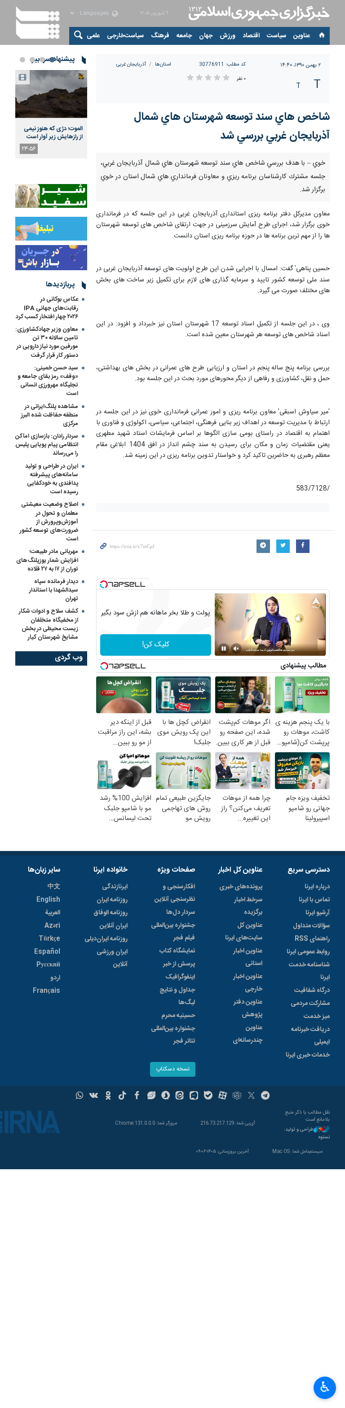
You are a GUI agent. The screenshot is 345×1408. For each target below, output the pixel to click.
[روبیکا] (237, 1096)
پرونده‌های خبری (240, 887)
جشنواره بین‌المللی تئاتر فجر (173, 1035)
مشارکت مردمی (310, 1003)
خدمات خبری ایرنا (308, 1055)
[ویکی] (94, 1096)
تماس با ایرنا (314, 900)
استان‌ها (163, 64)
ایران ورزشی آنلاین (112, 958)
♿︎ (325, 1387)
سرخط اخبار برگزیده (248, 906)
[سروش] (165, 1096)
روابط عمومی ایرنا (308, 952)
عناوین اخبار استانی (247, 957)
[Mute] (236, 648)
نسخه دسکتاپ (173, 1069)
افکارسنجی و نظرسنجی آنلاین (175, 893)
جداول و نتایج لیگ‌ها (177, 996)
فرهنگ (160, 36)
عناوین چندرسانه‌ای (247, 1034)
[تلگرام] (266, 1096)
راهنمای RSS (312, 939)
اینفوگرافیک (180, 977)
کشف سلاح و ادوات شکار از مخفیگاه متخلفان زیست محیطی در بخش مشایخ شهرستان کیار (48, 624)
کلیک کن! (155, 645)
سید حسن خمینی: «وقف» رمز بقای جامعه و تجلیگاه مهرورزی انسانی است (48, 381)
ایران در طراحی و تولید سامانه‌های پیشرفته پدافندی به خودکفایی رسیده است (51, 479)
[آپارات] (223, 1096)
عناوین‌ (301, 36)
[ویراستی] (151, 1096)
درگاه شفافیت (312, 990)
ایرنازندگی (115, 887)
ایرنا (258, 13)
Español (47, 952)
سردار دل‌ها (180, 912)
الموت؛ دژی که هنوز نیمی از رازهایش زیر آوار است (53, 133)
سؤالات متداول (311, 926)
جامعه (184, 36)
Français (46, 991)
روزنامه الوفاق (110, 913)
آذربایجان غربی (131, 64)
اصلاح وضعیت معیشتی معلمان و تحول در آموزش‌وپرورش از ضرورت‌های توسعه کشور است (49, 522)
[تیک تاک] (122, 1096)
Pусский (48, 965)
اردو (55, 978)
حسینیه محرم (178, 1015)
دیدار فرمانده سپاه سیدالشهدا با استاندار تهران (53, 590)
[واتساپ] (80, 1096)
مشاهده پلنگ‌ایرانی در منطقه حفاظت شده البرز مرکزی (49, 415)
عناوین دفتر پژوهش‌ (248, 1008)
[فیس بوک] (137, 1096)
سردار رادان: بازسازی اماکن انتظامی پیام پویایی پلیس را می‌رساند (46, 444)
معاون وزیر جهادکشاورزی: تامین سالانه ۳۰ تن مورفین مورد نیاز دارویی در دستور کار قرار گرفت (46, 342)
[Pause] (223, 648)
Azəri (52, 926)
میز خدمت (317, 1016)
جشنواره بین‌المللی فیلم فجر (173, 931)
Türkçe (49, 939)
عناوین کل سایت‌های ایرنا (243, 931)
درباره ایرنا (317, 887)
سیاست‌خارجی (125, 36)
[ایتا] (180, 1096)
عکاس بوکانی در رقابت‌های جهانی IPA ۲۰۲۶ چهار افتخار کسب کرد (47, 307)
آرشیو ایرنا (317, 913)
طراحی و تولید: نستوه (307, 1133)
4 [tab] (22, 59)
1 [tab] (52, 59)
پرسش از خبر (179, 964)
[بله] (208, 1096)
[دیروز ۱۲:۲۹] (51, 94)
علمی (93, 36)
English (48, 900)
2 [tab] (42, 59)
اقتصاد (251, 36)
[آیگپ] (194, 1096)
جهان (205, 36)
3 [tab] (32, 59)
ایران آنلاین (114, 926)
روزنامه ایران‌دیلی (106, 939)
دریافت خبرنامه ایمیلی (310, 1036)
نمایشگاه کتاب (177, 951)
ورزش (227, 36)
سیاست (276, 36)
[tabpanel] (51, 114)
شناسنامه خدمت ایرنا (309, 971)
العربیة (52, 913)
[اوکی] (108, 1096)
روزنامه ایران (112, 900)
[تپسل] (103, 584)
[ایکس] (251, 1096)
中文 (54, 887)
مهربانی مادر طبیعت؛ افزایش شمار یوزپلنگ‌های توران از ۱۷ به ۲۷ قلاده (47, 560)
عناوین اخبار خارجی (247, 983)
